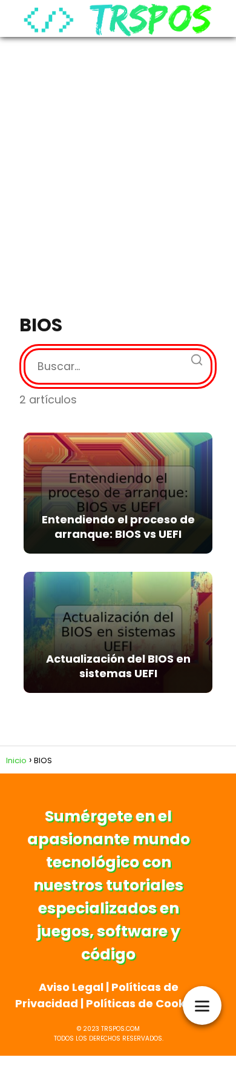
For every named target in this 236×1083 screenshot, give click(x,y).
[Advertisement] (118, 177)
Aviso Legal (71, 987)
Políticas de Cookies (144, 1003)
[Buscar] (192, 356)
